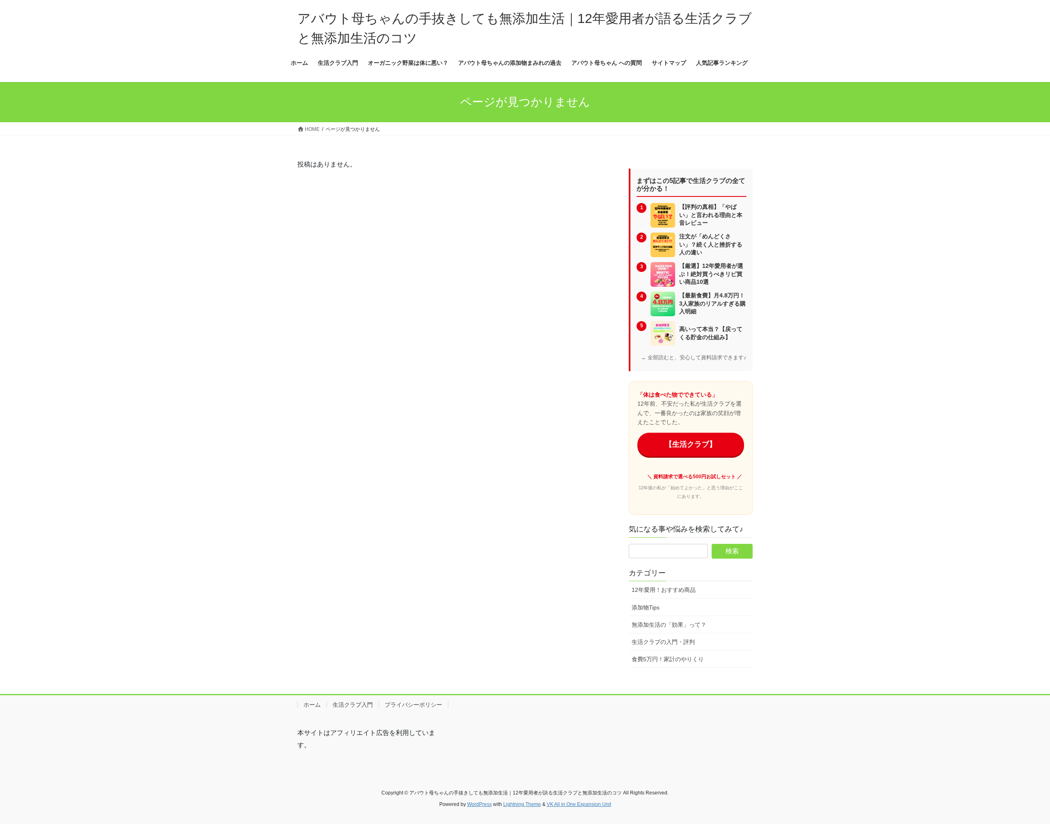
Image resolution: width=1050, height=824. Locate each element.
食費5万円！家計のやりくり (668, 659)
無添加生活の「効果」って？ (669, 624)
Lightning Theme (522, 804)
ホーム (312, 704)
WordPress (479, 804)
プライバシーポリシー (413, 704)
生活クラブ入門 (353, 704)
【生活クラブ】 (691, 444)
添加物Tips (646, 607)
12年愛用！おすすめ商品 (664, 590)
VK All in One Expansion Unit (579, 804)
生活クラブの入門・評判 (663, 642)
